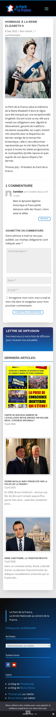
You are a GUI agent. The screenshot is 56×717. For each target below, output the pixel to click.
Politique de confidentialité (21, 628)
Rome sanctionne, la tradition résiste (25, 558)
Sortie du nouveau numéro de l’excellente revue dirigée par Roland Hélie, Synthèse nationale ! (26, 418)
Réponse (44, 218)
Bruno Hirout (27, 687)
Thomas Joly (27, 684)
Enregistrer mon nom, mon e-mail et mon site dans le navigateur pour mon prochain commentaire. (28, 301)
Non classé (26, 31)
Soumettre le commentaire (28, 312)
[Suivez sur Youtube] (14, 664)
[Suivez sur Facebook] (8, 664)
